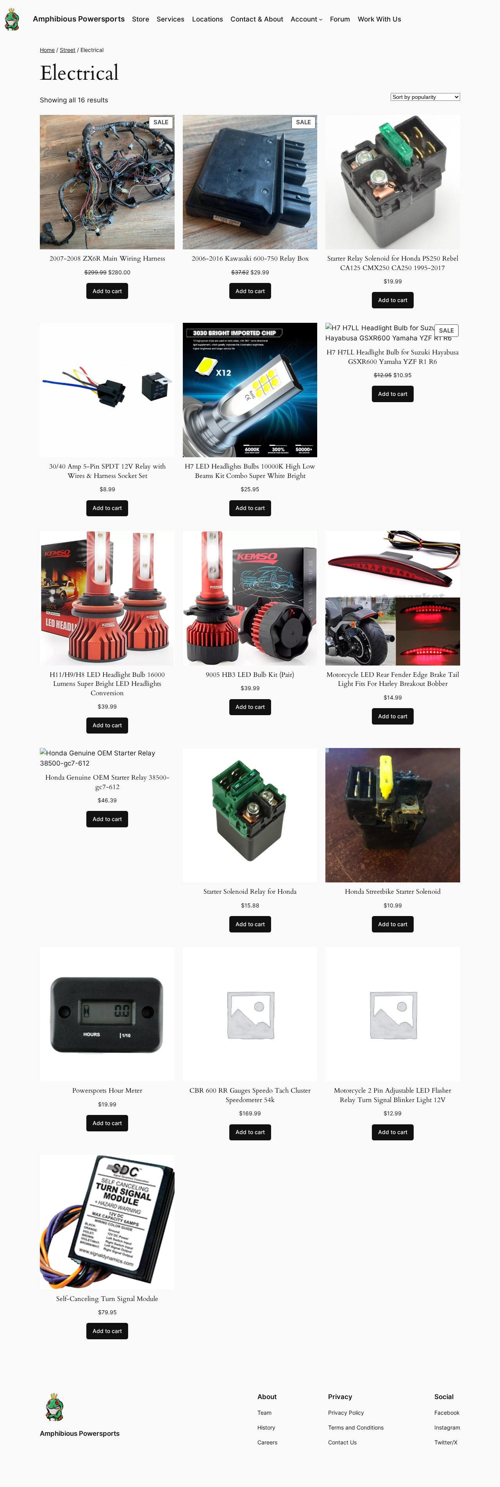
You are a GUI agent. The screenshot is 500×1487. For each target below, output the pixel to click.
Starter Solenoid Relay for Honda (250, 891)
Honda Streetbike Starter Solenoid (393, 891)
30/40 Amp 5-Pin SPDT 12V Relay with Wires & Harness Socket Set (107, 471)
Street (67, 50)
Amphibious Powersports (79, 18)
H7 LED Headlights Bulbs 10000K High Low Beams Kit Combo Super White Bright (250, 471)
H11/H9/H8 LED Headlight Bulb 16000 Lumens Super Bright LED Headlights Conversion (107, 684)
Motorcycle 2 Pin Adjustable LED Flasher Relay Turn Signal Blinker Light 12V (392, 1095)
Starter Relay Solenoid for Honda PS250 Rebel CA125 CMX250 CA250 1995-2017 (392, 263)
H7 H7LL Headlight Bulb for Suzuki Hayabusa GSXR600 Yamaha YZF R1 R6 (393, 357)
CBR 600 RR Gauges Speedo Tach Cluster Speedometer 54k (250, 1095)
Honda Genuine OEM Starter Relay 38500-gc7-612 (107, 782)
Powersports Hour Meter (107, 1090)
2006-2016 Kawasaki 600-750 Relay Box (250, 258)
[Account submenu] (321, 19)
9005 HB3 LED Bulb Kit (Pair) (250, 674)
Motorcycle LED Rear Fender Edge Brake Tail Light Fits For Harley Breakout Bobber (393, 679)
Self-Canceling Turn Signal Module (107, 1298)
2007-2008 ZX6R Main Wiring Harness (107, 258)
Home (47, 50)
